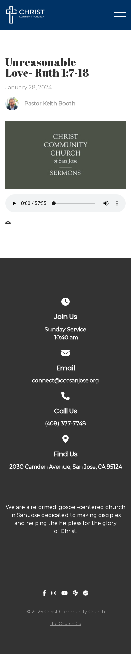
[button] (120, 15)
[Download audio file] (8, 222)
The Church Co (65, 623)
